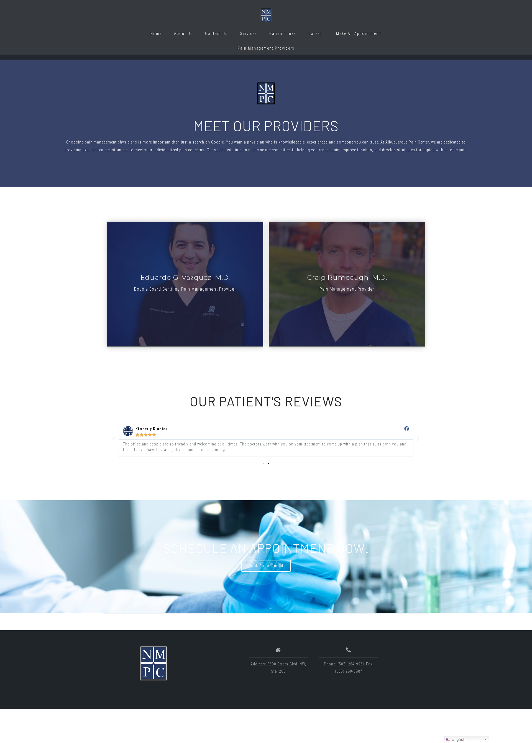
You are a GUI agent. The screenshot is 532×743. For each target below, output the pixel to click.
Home (156, 33)
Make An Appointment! (359, 33)
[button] (263, 463)
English (458, 739)
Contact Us (216, 33)
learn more (185, 283)
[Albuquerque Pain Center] (153, 663)
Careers (316, 33)
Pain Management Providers (266, 48)
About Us (183, 33)
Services (248, 33)
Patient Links (282, 33)
